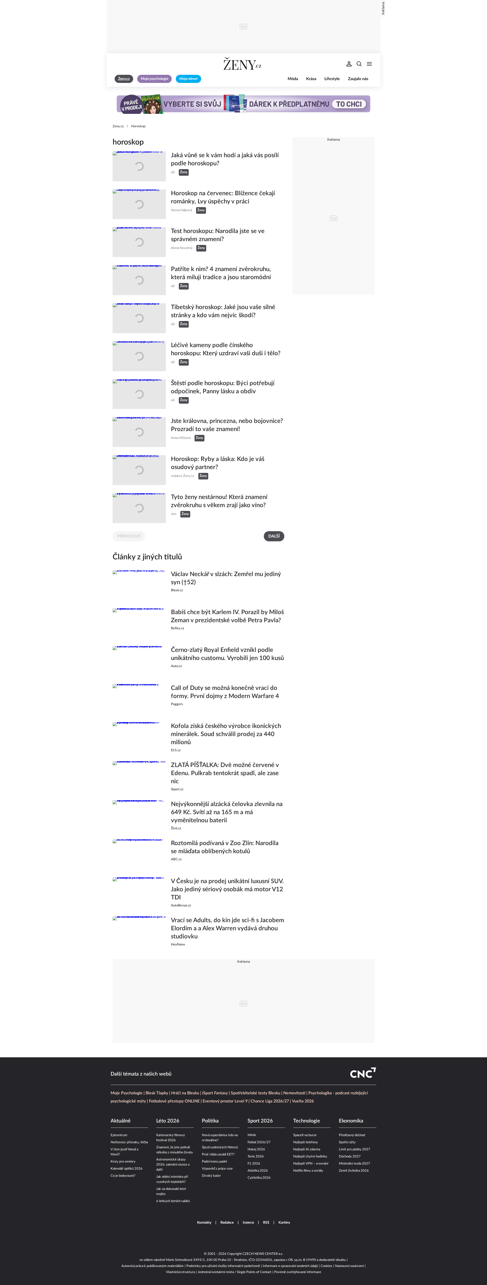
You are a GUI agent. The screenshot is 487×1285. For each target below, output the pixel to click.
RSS (266, 1222)
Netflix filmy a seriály (308, 1170)
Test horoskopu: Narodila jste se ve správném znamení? (218, 235)
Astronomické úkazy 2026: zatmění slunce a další (172, 1164)
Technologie (306, 1120)
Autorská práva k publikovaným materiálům (152, 1266)
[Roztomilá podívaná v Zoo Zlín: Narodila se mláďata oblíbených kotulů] (139, 854)
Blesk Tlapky (157, 1093)
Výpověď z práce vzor (217, 1168)
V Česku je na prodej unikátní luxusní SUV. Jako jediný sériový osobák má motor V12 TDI (227, 889)
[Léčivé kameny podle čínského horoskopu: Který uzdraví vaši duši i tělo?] (139, 356)
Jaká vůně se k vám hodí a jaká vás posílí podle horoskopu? (225, 159)
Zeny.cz (118, 126)
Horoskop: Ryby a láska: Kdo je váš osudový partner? (217, 463)
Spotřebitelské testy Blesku (255, 1093)
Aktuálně (121, 1120)
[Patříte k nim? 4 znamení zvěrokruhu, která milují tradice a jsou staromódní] (139, 280)
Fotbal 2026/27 (259, 1142)
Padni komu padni (214, 1161)
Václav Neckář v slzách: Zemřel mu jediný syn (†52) (226, 578)
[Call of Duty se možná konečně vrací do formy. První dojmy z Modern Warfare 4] (139, 699)
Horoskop (138, 126)
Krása (311, 79)
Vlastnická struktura (180, 1272)
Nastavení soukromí (349, 1266)
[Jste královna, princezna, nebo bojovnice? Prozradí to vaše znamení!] (139, 432)
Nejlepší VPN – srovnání (310, 1163)
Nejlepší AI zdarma (306, 1149)
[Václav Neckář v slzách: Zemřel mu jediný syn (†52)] (139, 585)
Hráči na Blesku (185, 1093)
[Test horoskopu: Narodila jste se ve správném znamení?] (139, 242)
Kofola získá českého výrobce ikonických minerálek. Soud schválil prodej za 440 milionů (226, 734)
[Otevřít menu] (369, 64)
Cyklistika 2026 (259, 1178)
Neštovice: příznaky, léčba (129, 1142)
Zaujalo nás (358, 79)
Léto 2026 (167, 1120)
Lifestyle (332, 79)
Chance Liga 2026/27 (270, 1101)
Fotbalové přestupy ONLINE (174, 1101)
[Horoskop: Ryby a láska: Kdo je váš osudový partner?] (139, 470)
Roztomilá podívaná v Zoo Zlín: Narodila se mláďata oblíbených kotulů (225, 847)
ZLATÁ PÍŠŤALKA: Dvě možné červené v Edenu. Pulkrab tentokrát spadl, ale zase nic (225, 773)
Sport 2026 (260, 1120)
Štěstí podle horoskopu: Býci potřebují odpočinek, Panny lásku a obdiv (222, 387)
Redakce (227, 1222)
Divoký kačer (211, 1175)
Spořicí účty (347, 1142)
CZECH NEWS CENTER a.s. (262, 1254)
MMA (252, 1135)
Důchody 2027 (350, 1156)
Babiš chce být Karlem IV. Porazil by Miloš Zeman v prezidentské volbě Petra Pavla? (227, 616)
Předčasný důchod (352, 1135)
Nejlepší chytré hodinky (310, 1156)
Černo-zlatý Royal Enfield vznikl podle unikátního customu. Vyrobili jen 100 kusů (227, 654)
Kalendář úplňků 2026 (127, 1168)
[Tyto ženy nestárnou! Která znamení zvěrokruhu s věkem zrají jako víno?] (139, 508)
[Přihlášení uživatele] (349, 64)
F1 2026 (254, 1163)
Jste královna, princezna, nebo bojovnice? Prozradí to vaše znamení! (227, 425)
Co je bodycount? (123, 1175)
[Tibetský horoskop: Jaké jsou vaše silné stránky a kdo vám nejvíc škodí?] (139, 318)
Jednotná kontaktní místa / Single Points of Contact (234, 1272)
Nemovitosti (294, 1093)
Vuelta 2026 (303, 1101)
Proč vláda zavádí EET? (218, 1154)
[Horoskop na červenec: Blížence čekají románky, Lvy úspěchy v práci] (139, 204)
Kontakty (204, 1222)
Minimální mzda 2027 (354, 1163)
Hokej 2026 (256, 1149)
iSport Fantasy (215, 1093)
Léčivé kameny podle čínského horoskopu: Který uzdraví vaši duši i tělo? (226, 349)
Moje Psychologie (127, 1093)
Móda (293, 79)
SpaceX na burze (305, 1135)
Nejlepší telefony (305, 1142)
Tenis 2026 (256, 1156)
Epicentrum (119, 1135)
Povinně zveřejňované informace (297, 1272)
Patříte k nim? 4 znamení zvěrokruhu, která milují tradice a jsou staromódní (221, 273)
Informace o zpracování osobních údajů (290, 1266)
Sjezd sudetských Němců (220, 1147)
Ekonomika (351, 1120)
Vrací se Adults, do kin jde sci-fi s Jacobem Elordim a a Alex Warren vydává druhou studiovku (227, 928)
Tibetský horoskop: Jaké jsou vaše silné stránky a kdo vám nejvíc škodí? (223, 311)
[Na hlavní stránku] (243, 63)
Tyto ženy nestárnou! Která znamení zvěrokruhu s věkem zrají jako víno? (219, 501)
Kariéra (284, 1222)
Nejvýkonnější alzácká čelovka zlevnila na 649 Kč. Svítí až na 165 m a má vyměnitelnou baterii (227, 812)
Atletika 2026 (258, 1170)
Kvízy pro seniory (123, 1161)
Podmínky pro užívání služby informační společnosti (223, 1266)
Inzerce (248, 1222)
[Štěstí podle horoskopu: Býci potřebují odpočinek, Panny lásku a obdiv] (139, 394)
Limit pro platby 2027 (354, 1149)
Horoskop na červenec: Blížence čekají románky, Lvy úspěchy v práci (223, 197)
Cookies (326, 1266)
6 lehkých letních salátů (173, 1201)
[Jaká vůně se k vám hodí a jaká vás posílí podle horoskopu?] (139, 166)
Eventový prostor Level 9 (225, 1101)
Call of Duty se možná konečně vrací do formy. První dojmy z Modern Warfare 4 (225, 692)
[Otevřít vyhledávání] (359, 64)
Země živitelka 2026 (354, 1170)
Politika (210, 1120)
